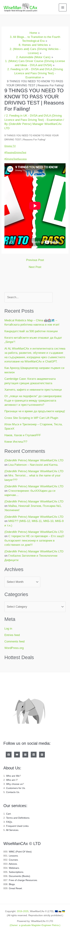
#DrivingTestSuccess (15, 159)
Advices (13, 863)
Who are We (13, 775)
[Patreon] (42, 754)
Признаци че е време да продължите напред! (34, 411)
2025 (26, 911)
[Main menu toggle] (63, 7)
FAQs (9, 821)
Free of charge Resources (23, 880)
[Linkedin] (34, 754)
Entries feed (12, 635)
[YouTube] (17, 754)
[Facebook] (9, 754)
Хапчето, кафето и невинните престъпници (33, 389)
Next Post (35, 267)
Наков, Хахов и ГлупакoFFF (22, 435)
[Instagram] (25, 754)
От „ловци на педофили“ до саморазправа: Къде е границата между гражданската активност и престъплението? (33, 400)
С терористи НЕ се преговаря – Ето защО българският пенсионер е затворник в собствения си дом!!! (34, 540)
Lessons (13, 855)
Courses (13, 859)
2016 (19, 911)
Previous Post (35, 260)
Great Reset (15, 888)
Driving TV (10, 146)
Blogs (12, 884)
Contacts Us (12, 792)
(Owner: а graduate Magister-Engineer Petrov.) (35, 925)
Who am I (11, 780)
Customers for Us (15, 788)
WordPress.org (14, 648)
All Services (12, 830)
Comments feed (14, 641)
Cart (8, 813)
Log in (8, 628)
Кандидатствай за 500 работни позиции (31, 331)
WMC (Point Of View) (20, 851)
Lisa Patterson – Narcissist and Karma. (33, 464)
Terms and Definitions (17, 817)
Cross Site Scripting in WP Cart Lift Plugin (31, 418)
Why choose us (14, 784)
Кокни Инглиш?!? (15, 441)
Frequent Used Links (17, 826)
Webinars (14, 868)
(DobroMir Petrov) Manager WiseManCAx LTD (33, 460)
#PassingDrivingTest (15, 152)
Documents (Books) (19, 876)
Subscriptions (16, 872)
